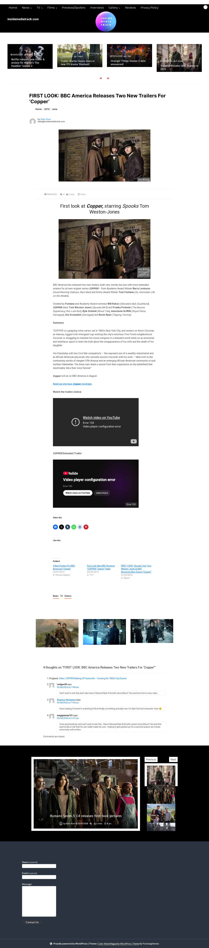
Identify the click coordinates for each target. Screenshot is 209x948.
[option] (30, 56)
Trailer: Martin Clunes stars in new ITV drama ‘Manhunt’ (77, 62)
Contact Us (32, 922)
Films (51, 7)
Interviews (97, 7)
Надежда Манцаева (66, 699)
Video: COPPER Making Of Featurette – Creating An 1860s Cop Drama (92, 678)
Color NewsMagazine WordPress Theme (118, 943)
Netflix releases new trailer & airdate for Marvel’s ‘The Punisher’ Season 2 (28, 63)
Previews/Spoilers (73, 7)
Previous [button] (151, 759)
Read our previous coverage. (72, 383)
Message (27, 884)
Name (29, 862)
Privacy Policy (149, 7)
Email (29, 873)
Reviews (130, 7)
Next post (160, 656)
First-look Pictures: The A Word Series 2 (85, 816)
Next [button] (173, 759)
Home (13, 7)
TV (38, 7)
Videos (67, 595)
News (25, 7)
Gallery (113, 7)
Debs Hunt (46, 119)
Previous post (51, 656)
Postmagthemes (151, 943)
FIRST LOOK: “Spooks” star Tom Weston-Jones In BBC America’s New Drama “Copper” (136, 569)
